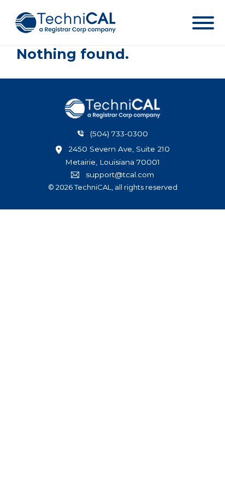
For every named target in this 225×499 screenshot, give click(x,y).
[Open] (203, 22)
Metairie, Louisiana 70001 (112, 162)
